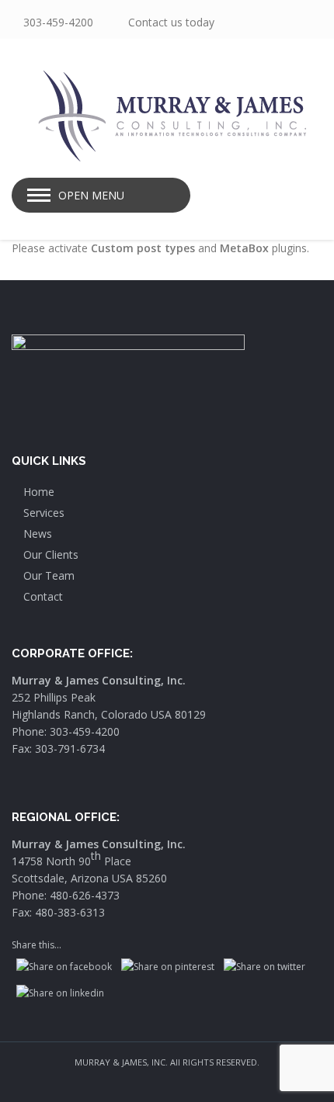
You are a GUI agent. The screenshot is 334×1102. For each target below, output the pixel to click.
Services (43, 512)
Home (38, 491)
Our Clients (50, 554)
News (37, 533)
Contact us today (171, 22)
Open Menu (91, 195)
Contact (43, 596)
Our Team (49, 575)
